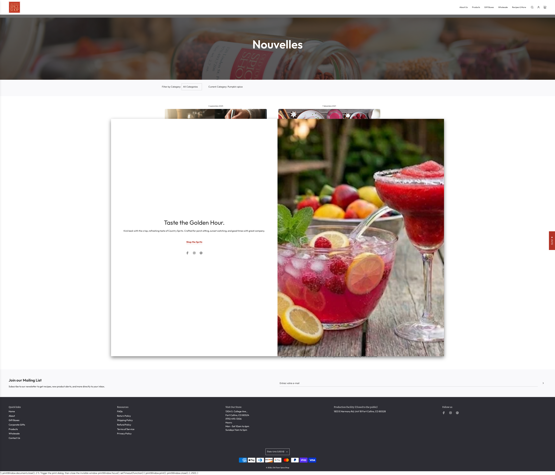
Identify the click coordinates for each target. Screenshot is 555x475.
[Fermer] (438, 124)
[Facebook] (187, 253)
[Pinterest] (201, 253)
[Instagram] (194, 253)
